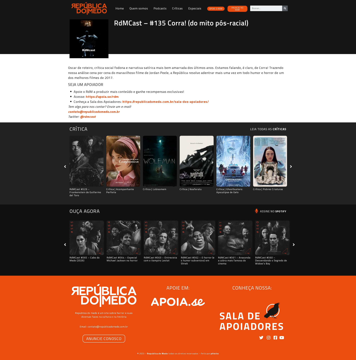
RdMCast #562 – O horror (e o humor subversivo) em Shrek (197, 260)
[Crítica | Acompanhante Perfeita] (123, 161)
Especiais (194, 8)
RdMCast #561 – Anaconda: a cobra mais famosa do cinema (234, 260)
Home (119, 8)
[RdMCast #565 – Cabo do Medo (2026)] (87, 238)
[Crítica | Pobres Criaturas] (270, 161)
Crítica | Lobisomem (154, 189)
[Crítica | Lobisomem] (160, 161)
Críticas (177, 8)
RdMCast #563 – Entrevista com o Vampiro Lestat (160, 259)
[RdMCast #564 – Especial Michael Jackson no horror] (124, 238)
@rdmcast (88, 116)
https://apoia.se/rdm (102, 96)
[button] (65, 167)
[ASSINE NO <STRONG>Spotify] (256, 211)
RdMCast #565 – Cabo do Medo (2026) (85, 259)
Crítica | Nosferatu (191, 189)
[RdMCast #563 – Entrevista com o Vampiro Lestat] (161, 238)
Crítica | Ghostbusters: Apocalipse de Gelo (229, 190)
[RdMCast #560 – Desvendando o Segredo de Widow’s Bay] (272, 238)
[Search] (285, 8)
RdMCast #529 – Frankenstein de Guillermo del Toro (85, 192)
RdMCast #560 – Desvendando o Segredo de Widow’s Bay (271, 260)
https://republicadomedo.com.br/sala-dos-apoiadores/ (166, 101)
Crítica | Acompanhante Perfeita (120, 190)
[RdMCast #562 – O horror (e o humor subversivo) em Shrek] (198, 238)
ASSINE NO (273, 211)
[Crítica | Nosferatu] (197, 161)
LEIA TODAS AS (268, 129)
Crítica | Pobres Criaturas (268, 189)
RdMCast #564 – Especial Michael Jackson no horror (122, 259)
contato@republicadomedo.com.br (94, 111)
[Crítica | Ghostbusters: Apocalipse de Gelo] (233, 161)
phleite (215, 353)
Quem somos (138, 8)
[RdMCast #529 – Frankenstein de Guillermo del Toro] (86, 161)
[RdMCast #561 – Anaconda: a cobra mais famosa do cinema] (235, 238)
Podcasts (160, 8)
